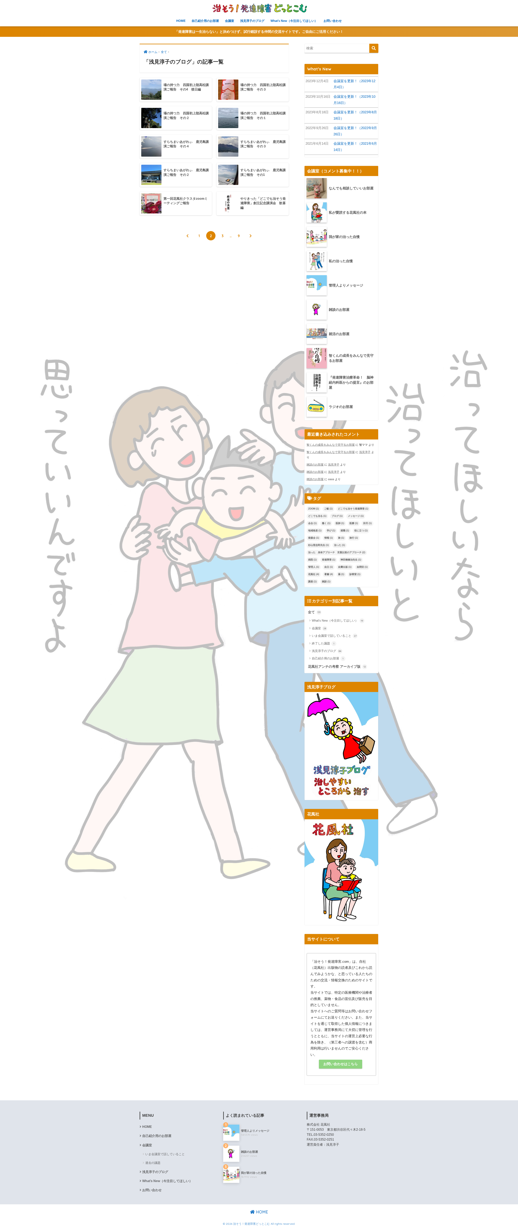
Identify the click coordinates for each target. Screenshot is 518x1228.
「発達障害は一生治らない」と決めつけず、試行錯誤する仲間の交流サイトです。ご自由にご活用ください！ (259, 32)
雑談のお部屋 (315, 464)
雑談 (326, 581)
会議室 (229, 20)
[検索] (373, 48)
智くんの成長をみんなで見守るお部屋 (331, 444)
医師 (340, 523)
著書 (328, 574)
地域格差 (315, 530)
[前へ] (187, 235)
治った (339, 545)
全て (314, 612)
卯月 (367, 523)
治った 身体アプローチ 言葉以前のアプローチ (336, 552)
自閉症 (362, 567)
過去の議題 (152, 1162)
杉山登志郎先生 (318, 545)
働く (326, 523)
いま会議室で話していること (334, 635)
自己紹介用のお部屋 (205, 20)
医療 (353, 523)
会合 (312, 523)
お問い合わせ (333, 20)
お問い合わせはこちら (340, 1064)
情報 (328, 537)
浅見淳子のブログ (252, 20)
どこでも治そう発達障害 (353, 508)
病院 (312, 559)
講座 (312, 581)
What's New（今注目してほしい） (337, 620)
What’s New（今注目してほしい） (294, 20)
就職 (345, 530)
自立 (328, 567)
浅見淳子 (364, 452)
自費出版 (344, 567)
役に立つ (361, 530)
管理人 (313, 567)
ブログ (337, 516)
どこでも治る (317, 516)
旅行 (353, 537)
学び (331, 530)
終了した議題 (323, 643)
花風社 (313, 574)
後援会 (313, 537)
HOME (181, 20)
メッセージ (356, 516)
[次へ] (250, 235)
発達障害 (328, 559)
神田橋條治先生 (351, 559)
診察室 (354, 574)
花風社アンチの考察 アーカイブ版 (337, 667)
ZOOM (313, 508)
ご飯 (328, 508)
